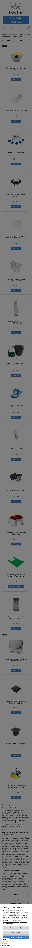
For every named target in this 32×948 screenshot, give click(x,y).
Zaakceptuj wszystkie (16, 937)
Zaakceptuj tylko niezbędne (16, 928)
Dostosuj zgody (16, 932)
